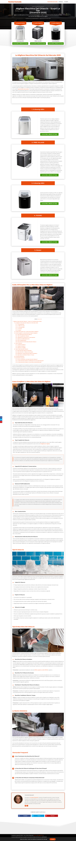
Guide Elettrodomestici (52, 1)
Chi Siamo (61, 1)
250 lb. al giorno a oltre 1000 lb (41, 669)
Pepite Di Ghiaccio (20, 346)
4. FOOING (18, 328)
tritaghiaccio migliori (45, 443)
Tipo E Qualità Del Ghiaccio (22, 335)
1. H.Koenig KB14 (19, 324)
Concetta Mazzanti (35, 18)
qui (46, 839)
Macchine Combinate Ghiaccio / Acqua (24, 354)
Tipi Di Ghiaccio (18, 343)
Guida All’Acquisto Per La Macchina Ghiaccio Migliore (26, 331)
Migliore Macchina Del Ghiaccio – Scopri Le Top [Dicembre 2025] (27, 321)
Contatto (66, 1)
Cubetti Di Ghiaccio (20, 344)
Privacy (35, 835)
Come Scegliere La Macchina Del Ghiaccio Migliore (25, 333)
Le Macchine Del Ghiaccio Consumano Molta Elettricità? (28, 362)
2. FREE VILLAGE (19, 325)
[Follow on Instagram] (25, 805)
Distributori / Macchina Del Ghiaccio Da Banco (26, 353)
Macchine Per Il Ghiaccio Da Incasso (24, 351)
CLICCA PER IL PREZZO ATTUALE (20, 43)
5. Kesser (18, 330)
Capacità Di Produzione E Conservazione (25, 337)
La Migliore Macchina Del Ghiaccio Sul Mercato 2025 (26, 322)
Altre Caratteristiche (20, 340)
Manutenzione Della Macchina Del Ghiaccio (25, 341)
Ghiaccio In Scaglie (20, 347)
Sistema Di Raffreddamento (22, 338)
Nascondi (39, 319)
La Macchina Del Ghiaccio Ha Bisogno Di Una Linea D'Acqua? (29, 360)
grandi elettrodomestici (23, 89)
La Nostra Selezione (19, 356)
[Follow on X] (27, 805)
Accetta (52, 839)
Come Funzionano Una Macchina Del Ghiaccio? (26, 359)
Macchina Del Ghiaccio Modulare (23, 350)
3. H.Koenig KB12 (20, 327)
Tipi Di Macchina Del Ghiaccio (21, 349)
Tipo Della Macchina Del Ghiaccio (23, 334)
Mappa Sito (40, 835)
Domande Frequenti (19, 357)
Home (33, 6)
